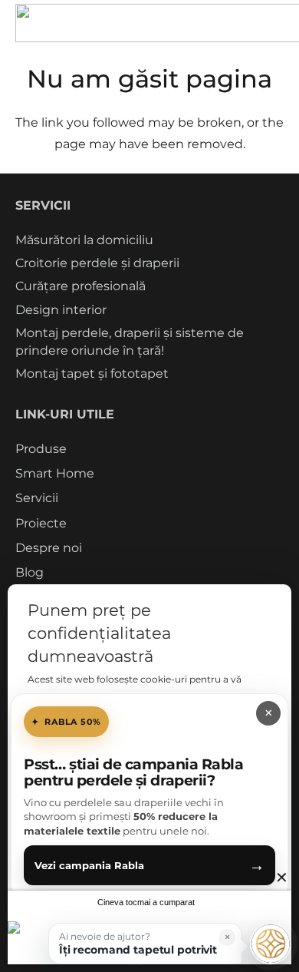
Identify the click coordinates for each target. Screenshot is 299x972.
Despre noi (48, 548)
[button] (145, 943)
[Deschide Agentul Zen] (270, 943)
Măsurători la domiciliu (84, 240)
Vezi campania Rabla (149, 865)
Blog (29, 572)
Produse (41, 448)
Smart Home (54, 473)
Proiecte (41, 523)
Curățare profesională (80, 286)
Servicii (36, 498)
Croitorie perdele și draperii (97, 263)
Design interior (61, 310)
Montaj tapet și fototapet (92, 373)
